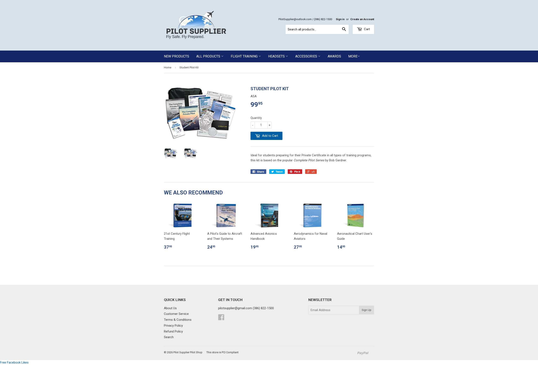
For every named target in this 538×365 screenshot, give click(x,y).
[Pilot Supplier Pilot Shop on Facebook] (221, 319)
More (352, 56)
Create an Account (362, 19)
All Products (208, 56)
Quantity (256, 118)
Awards (334, 56)
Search (169, 337)
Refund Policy (173, 331)
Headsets (277, 56)
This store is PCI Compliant (222, 352)
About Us (170, 308)
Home (167, 67)
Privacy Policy (173, 325)
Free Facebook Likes (14, 362)
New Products (176, 56)
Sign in (340, 19)
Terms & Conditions (177, 320)
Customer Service (176, 314)
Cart (366, 29)
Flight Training (244, 56)
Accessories (306, 56)
